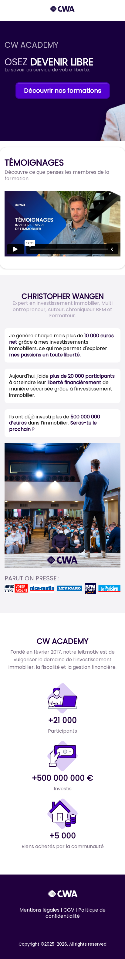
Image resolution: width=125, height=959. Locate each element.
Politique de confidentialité (76, 913)
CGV (69, 909)
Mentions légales (39, 909)
